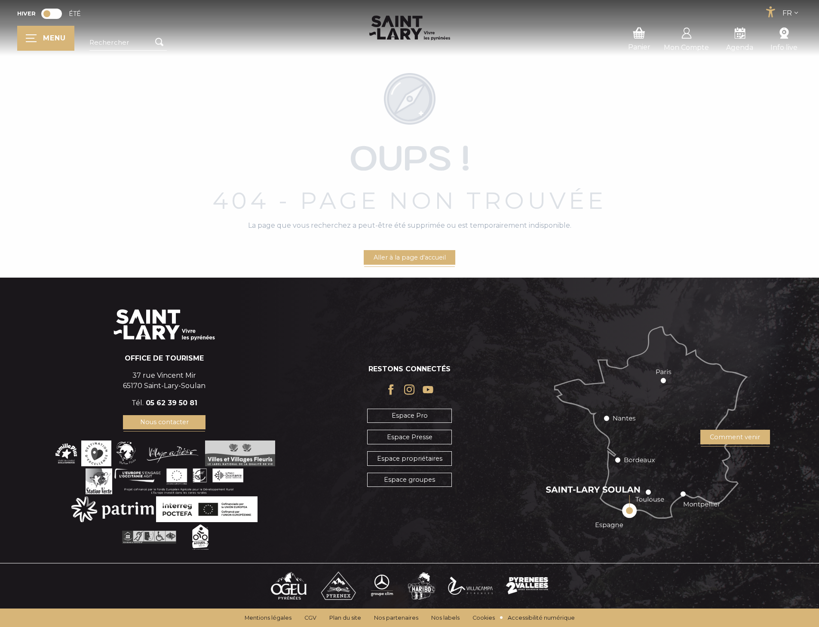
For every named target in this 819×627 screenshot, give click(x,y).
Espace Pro (410, 415)
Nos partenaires (396, 618)
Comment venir (735, 437)
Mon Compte (686, 47)
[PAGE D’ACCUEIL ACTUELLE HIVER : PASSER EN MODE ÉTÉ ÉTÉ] (51, 14)
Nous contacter (164, 422)
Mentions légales (268, 618)
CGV (310, 618)
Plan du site (345, 618)
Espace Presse (410, 437)
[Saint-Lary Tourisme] (410, 28)
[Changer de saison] (54, 14)
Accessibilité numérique (541, 618)
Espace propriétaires (409, 458)
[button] (128, 42)
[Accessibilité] (770, 12)
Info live (784, 47)
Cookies (483, 618)
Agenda (739, 47)
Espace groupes (409, 479)
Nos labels (445, 618)
